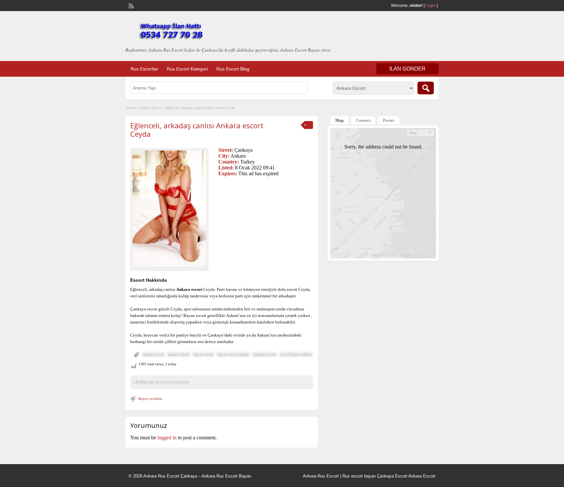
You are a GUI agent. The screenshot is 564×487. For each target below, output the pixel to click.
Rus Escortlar (144, 68)
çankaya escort (264, 354)
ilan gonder (407, 68)
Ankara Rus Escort (321, 476)
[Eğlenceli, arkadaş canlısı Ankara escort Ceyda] (169, 208)
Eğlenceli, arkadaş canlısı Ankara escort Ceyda (196, 129)
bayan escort (203, 354)
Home (131, 108)
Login (431, 5)
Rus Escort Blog (232, 68)
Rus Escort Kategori (187, 68)
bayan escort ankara (233, 354)
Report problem (150, 399)
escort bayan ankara (296, 354)
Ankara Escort (150, 108)
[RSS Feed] (130, 5)
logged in (167, 437)
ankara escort (153, 354)
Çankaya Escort (392, 476)
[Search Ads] (425, 88)
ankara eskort (178, 354)
